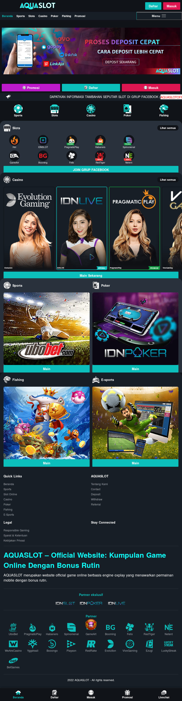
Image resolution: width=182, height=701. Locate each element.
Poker (54, 16)
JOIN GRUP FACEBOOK (91, 169)
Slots (31, 16)
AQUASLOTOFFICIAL (163, 97)
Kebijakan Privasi (14, 540)
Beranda (7, 16)
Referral (96, 504)
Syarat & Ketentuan (15, 535)
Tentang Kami (99, 484)
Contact (95, 489)
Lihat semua (168, 128)
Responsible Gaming (16, 530)
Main (46, 369)
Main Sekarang (91, 275)
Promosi (80, 16)
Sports (20, 16)
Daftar (153, 6)
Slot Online (10, 494)
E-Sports (9, 515)
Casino (42, 16)
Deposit (95, 494)
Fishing (66, 16)
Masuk (172, 6)
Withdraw (96, 499)
